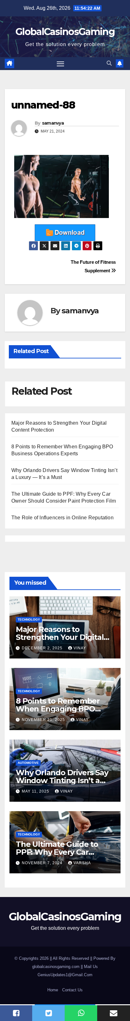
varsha (82, 863)
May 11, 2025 (36, 791)
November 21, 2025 (44, 719)
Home (52, 990)
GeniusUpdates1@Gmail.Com (65, 974)
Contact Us (72, 990)
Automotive (28, 762)
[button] (109, 63)
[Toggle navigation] (61, 63)
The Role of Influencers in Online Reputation (62, 517)
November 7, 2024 (43, 863)
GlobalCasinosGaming (65, 32)
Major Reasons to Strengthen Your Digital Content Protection (59, 637)
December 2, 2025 (43, 648)
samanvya (53, 123)
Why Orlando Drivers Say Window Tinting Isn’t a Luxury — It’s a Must (62, 780)
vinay (80, 648)
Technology (29, 619)
